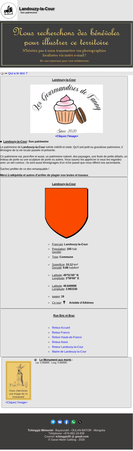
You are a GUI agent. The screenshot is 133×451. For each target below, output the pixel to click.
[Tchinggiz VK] (60, 424)
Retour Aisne (60, 342)
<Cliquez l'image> (16, 402)
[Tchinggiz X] (80, 424)
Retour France (61, 332)
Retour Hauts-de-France (67, 337)
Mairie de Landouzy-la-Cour (69, 351)
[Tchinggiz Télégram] (53, 424)
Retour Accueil (61, 327)
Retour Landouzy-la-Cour (67, 346)
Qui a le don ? (17, 73)
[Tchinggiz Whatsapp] (73, 424)
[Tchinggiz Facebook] (66, 424)
